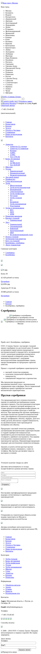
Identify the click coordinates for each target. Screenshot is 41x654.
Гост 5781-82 (15, 157)
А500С (12, 155)
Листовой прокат (12, 177)
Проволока (9, 577)
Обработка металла (12, 585)
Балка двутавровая (12, 159)
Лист (7, 222)
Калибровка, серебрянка (14, 243)
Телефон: (4, 641)
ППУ (12, 212)
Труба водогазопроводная (20, 187)
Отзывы (8, 589)
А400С (12, 153)
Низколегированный (18, 175)
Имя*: (3, 645)
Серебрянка (10, 253)
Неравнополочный (17, 173)
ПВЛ (12, 233)
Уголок (8, 169)
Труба (7, 183)
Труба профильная (17, 194)
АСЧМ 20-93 (15, 163)
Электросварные (16, 192)
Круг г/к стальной (12, 241)
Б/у (11, 200)
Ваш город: (10, 3)
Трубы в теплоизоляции (14, 208)
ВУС (12, 210)
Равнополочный (16, 171)
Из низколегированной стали (21, 235)
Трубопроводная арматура (15, 239)
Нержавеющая (15, 190)
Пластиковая (15, 206)
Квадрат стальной (12, 218)
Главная (8, 302)
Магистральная (16, 185)
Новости (8, 591)
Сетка (7, 571)
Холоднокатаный (16, 231)
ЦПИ (12, 214)
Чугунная (13, 196)
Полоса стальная (11, 237)
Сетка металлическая (13, 181)
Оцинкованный (16, 226)
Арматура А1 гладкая (18, 146)
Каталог (8, 304)
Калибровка (10, 255)
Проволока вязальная (13, 216)
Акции (8, 587)
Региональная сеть (12, 593)
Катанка (13, 151)
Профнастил (10, 179)
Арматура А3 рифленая (19, 148)
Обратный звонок (8, 105)
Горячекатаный (16, 220)
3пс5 (12, 161)
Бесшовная (14, 202)
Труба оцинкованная (18, 204)
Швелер (8, 569)
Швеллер (9, 167)
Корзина (13, 103)
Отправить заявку (25, 101)
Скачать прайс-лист (10, 101)
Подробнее (5, 281)
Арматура (9, 144)
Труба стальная (16, 198)
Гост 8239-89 (15, 165)
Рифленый (14, 228)
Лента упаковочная (12, 245)
